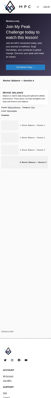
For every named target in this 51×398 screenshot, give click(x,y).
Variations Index (7, 331)
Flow (33, 107)
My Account (8, 376)
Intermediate (12, 111)
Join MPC (7, 381)
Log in (46, 7)
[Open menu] (38, 7)
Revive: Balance (13, 92)
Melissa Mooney (14, 107)
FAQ (5, 393)
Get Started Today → (25, 67)
